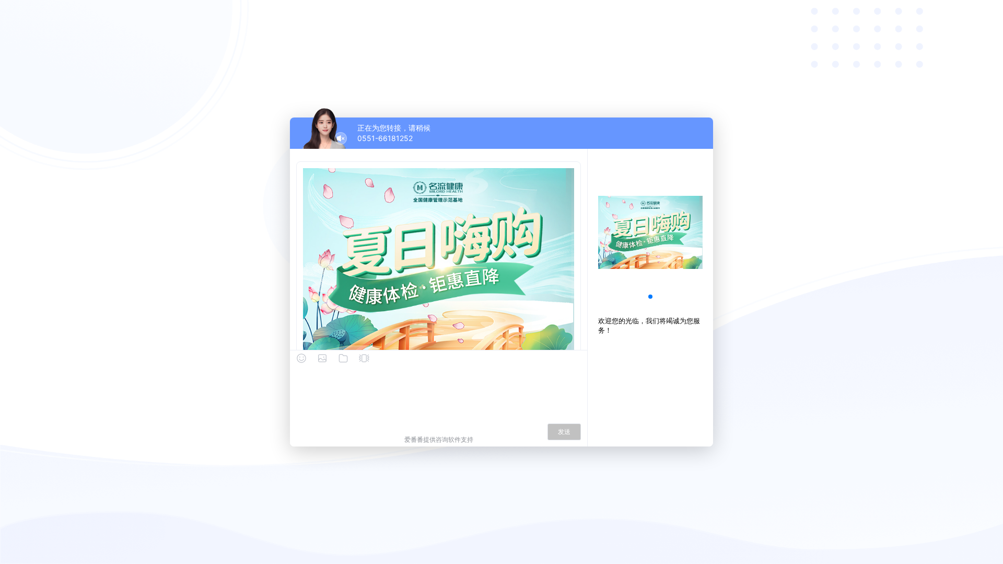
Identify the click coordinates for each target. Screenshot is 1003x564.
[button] (650, 297)
